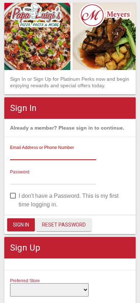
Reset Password (64, 225)
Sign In (21, 225)
